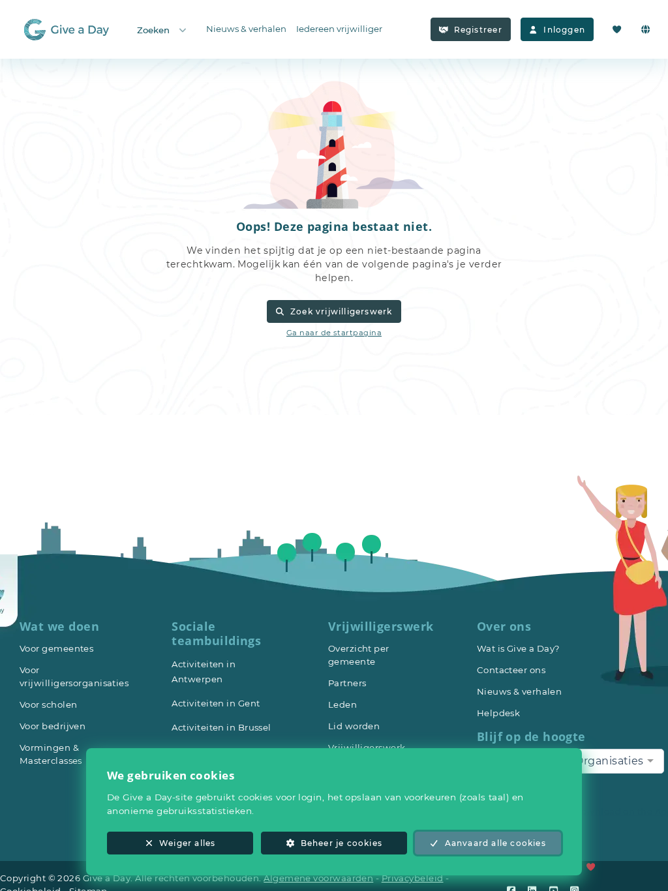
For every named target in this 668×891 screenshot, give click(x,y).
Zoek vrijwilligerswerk (341, 311)
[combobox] (614, 761)
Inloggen (564, 30)
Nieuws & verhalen (246, 28)
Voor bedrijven (52, 726)
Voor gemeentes (56, 648)
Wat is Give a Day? (518, 648)
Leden (342, 704)
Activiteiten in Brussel (221, 727)
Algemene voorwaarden (318, 878)
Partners (347, 683)
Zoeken (153, 30)
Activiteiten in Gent (216, 703)
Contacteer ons (511, 670)
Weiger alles (187, 843)
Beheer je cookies (341, 843)
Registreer (478, 30)
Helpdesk (499, 713)
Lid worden (354, 726)
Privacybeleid (413, 878)
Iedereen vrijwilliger (339, 28)
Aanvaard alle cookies (495, 843)
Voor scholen (48, 704)
